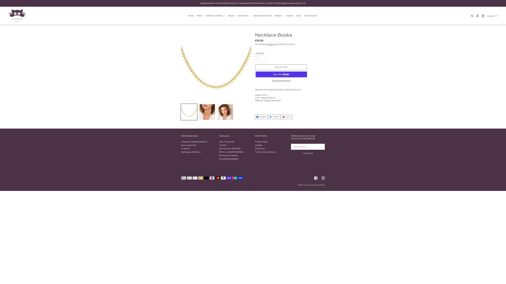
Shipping (271, 44)
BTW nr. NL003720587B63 (231, 152)
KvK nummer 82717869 (229, 148)
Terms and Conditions (265, 152)
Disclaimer (260, 148)
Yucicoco (306, 185)
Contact (223, 145)
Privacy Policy (261, 142)
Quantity (260, 53)
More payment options (281, 81)
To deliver (185, 148)
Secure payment (188, 145)
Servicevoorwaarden (228, 155)
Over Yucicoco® (226, 142)
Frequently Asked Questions (194, 142)
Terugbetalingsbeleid (229, 159)
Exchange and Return (191, 152)
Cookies (258, 145)
